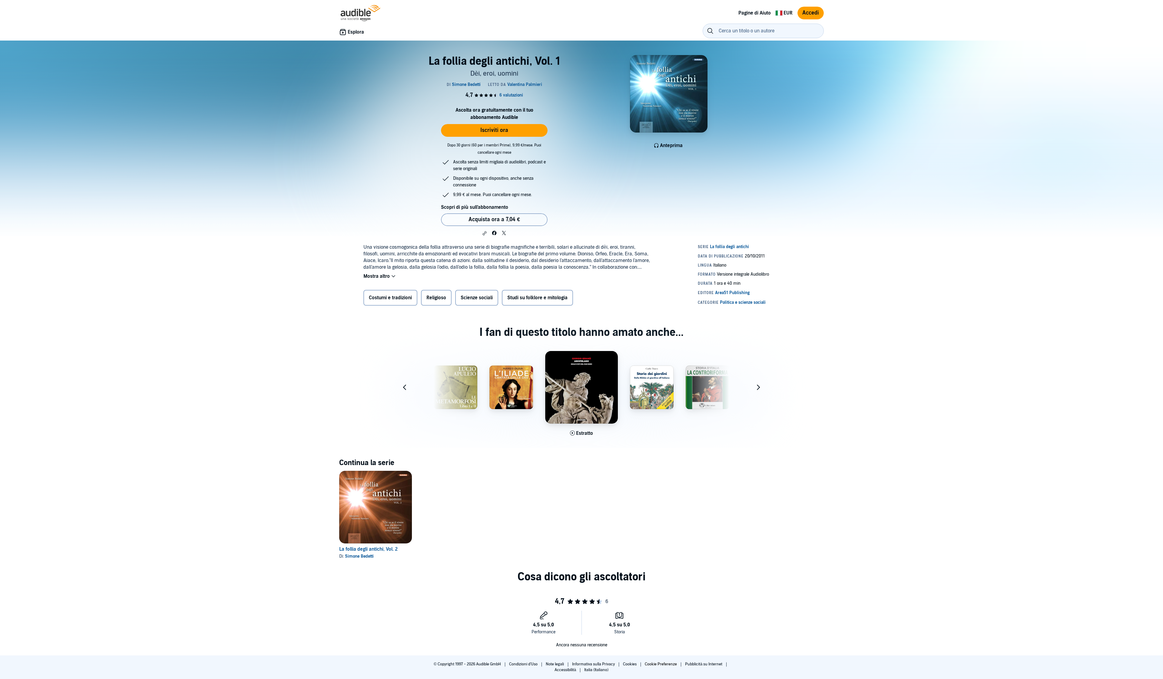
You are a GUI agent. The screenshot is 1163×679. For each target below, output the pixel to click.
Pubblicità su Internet (704, 664)
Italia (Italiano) (596, 670)
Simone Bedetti (359, 556)
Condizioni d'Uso (523, 664)
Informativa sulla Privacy (594, 664)
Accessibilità (566, 670)
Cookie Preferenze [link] (661, 664)
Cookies (630, 664)
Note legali (555, 664)
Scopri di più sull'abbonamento (474, 207)
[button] (484, 233)
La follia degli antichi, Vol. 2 (368, 549)
